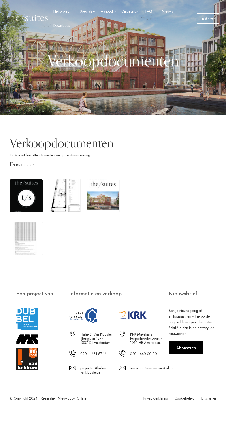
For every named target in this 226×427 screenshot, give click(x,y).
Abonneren (186, 348)
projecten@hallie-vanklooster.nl (93, 370)
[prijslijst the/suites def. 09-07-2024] (26, 238)
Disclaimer (208, 398)
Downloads (61, 25)
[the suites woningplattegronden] (64, 195)
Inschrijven (207, 18)
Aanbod (107, 11)
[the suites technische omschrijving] (103, 195)
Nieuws (167, 11)
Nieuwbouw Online (72, 398)
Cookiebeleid (184, 398)
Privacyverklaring (155, 398)
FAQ (148, 11)
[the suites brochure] (26, 195)
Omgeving (129, 11)
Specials (86, 11)
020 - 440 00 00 (143, 354)
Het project (61, 11)
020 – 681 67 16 (93, 354)
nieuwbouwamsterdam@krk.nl (151, 368)
